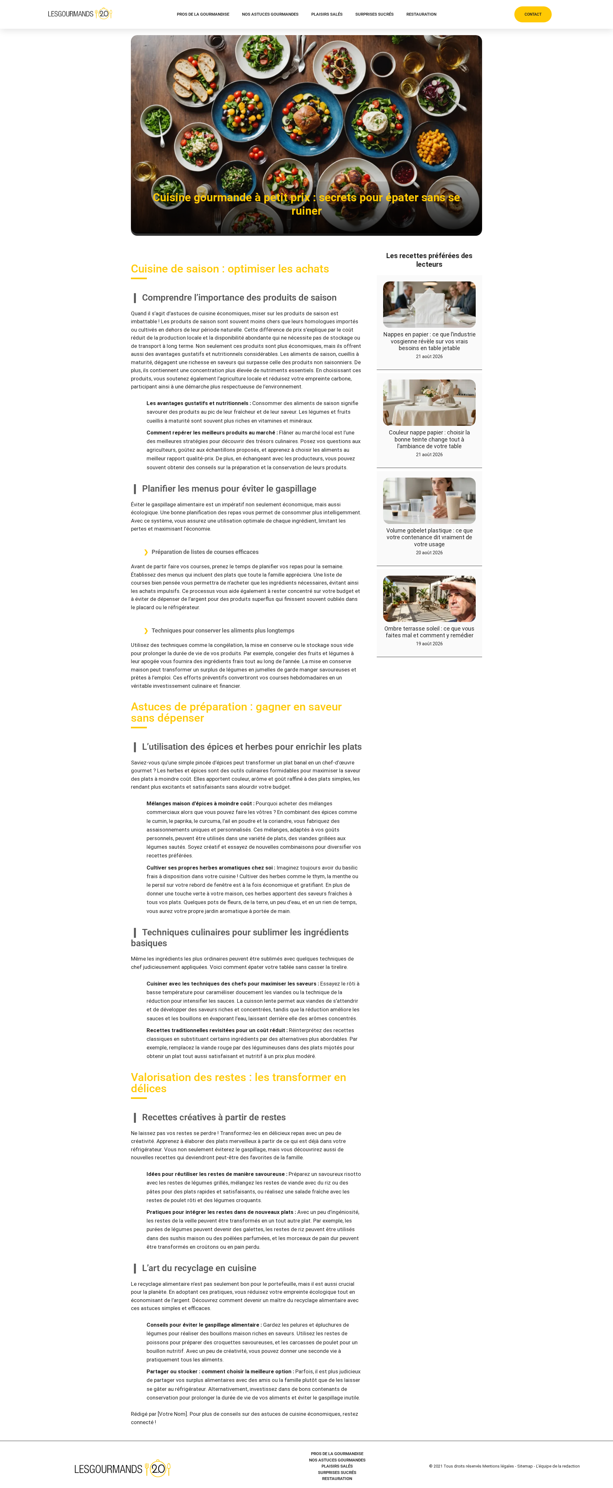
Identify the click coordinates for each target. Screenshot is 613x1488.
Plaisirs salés (327, 14)
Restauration (421, 14)
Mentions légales (498, 1466)
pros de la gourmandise (203, 14)
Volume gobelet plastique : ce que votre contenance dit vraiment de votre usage (429, 537)
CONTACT (533, 14)
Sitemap (525, 1466)
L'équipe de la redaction (558, 1466)
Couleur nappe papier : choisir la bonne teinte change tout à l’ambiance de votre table (429, 439)
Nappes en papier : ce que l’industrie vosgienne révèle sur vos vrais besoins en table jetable (429, 341)
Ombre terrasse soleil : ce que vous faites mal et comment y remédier (429, 632)
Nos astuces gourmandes (270, 14)
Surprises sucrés (374, 14)
